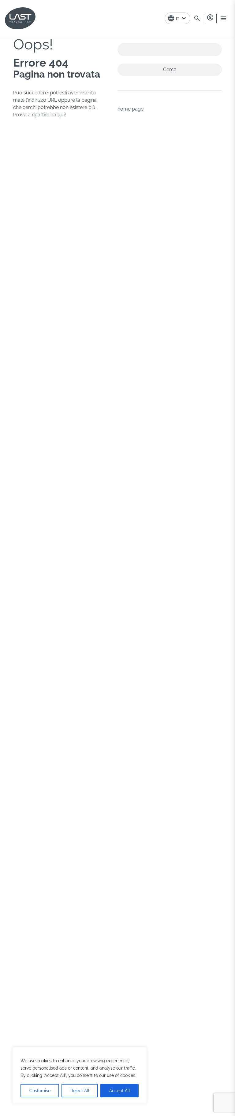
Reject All (79, 1090)
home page (131, 109)
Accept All (119, 1090)
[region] (79, 1075)
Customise (39, 1090)
